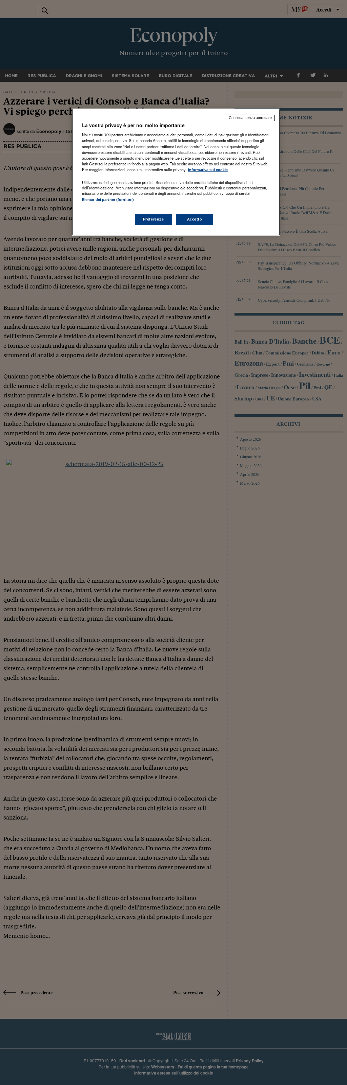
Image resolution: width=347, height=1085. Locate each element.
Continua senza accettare (250, 118)
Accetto (194, 219)
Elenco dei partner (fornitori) (108, 200)
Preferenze (153, 219)
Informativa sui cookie (208, 170)
